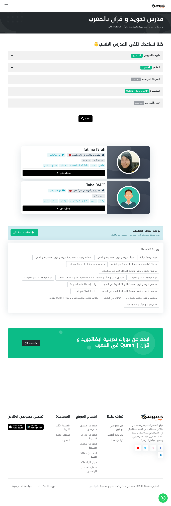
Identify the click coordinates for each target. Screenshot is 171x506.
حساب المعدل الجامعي (89, 469)
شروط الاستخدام (47, 486)
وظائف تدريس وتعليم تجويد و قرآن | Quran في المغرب (130, 298)
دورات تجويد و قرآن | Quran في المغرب (115, 257)
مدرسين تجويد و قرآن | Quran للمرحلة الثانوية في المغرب (130, 284)
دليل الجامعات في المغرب (84, 291)
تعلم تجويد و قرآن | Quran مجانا (141, 304)
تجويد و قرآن (99, 160)
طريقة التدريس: (146, 56)
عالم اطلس (94, 486)
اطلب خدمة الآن (22, 232)
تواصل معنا (117, 440)
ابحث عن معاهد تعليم (88, 455)
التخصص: (143, 91)
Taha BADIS (95, 185)
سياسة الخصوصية (22, 486)
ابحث (87, 118)
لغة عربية (86, 160)
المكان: (151, 67)
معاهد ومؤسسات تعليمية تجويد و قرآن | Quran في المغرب (63, 257)
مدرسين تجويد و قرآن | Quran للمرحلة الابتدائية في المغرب (129, 271)
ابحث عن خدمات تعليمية (88, 446)
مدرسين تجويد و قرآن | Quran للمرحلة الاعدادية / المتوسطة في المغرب (91, 278)
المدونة (66, 440)
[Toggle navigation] (6, 6)
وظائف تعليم (63, 434)
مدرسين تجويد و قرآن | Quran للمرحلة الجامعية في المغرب (129, 291)
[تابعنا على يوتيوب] (138, 448)
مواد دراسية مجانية (148, 257)
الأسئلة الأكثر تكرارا (63, 427)
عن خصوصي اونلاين (116, 427)
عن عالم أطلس (115, 434)
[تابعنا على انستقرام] (153, 448)
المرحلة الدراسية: (146, 79)
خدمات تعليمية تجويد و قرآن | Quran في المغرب (134, 264)
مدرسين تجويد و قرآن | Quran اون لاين (86, 264)
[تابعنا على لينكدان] (160, 455)
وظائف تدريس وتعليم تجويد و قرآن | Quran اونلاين (73, 298)
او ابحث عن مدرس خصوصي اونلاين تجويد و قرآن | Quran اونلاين (135, 27)
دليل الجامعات (89, 462)
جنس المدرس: (147, 103)
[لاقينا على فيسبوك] (160, 448)
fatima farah (94, 149)
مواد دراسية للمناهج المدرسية (143, 278)
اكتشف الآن (31, 343)
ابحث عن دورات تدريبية (89, 436)
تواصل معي (65, 173)
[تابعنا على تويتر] (145, 448)
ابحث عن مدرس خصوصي (88, 427)
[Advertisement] (83, 135)
